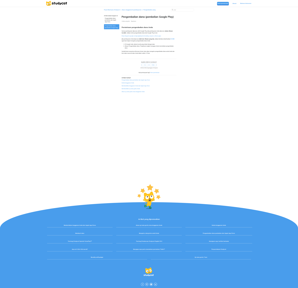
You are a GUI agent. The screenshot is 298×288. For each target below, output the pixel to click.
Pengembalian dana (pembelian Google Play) (111, 26)
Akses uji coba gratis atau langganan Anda (133, 91)
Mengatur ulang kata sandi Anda (149, 233)
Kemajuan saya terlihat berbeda (219, 241)
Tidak (153, 65)
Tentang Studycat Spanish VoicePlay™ (80, 241)
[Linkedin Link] (155, 284)
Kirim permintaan (223, 3)
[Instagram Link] (146, 284)
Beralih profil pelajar (97, 257)
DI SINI (172, 39)
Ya (145, 65)
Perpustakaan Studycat (218, 249)
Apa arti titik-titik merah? (80, 249)
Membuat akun (79, 233)
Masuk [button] (234, 3)
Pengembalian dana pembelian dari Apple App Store (110, 20)
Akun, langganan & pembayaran (131, 10)
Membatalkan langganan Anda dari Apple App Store (136, 86)
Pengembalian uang (149, 10)
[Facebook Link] (142, 284)
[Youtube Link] (151, 284)
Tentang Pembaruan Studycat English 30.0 (149, 241)
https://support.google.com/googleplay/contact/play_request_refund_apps (141, 36)
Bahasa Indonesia (245, 3)
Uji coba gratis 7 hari (201, 257)
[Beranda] (56, 3)
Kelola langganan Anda (128, 83)
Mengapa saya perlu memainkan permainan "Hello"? (149, 249)
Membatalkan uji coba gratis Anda (131, 88)
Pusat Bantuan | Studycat (112, 10)
